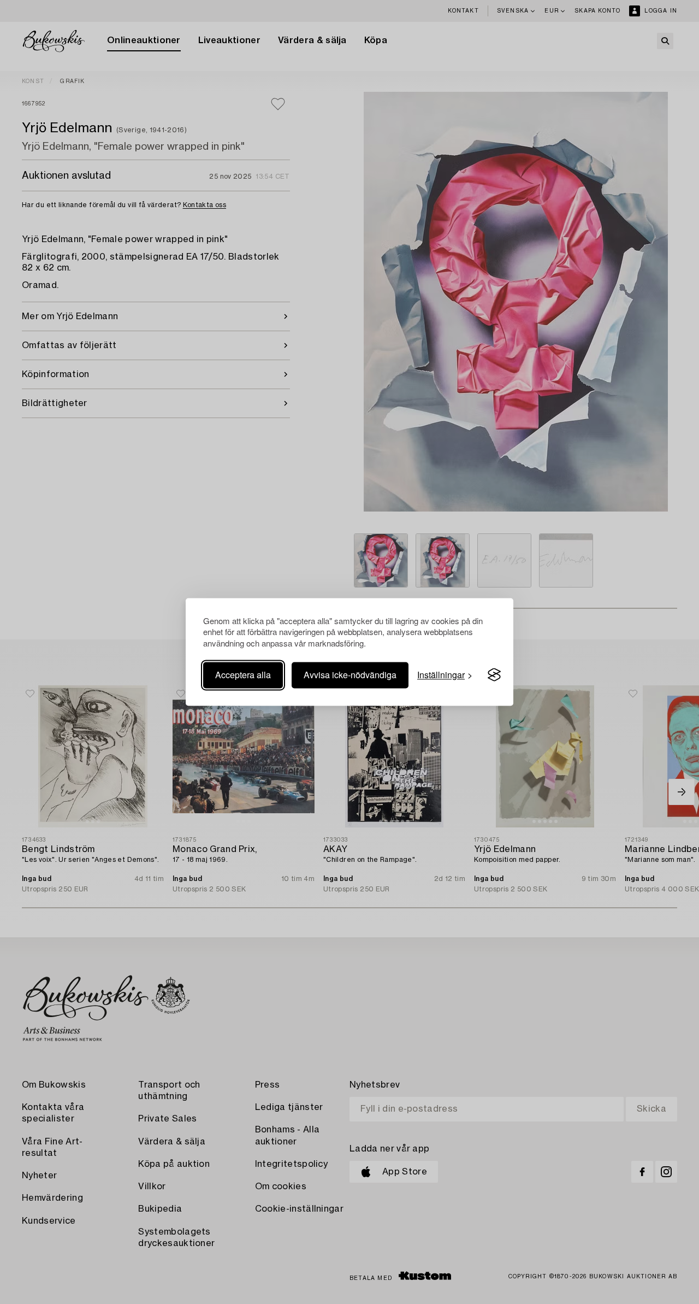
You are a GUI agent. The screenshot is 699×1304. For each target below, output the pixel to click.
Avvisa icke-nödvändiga (350, 674)
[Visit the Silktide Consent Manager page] (494, 675)
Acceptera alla (243, 674)
